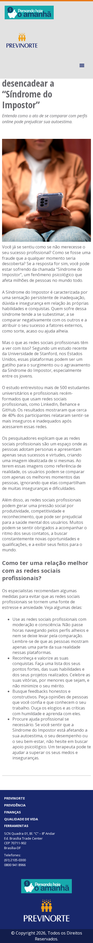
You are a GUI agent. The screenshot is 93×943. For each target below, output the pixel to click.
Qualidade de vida (21, 819)
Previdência (15, 805)
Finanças (12, 812)
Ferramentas (16, 825)
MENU (83, 66)
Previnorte (14, 798)
